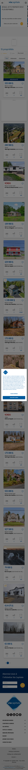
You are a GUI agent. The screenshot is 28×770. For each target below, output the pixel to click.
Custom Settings (14, 393)
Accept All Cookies (14, 397)
